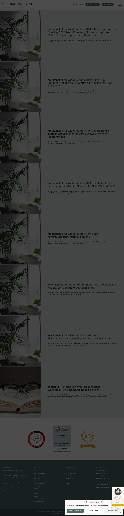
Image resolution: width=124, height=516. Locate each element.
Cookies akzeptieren (75, 510)
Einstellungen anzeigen (112, 510)
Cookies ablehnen (94, 510)
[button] (120, 502)
